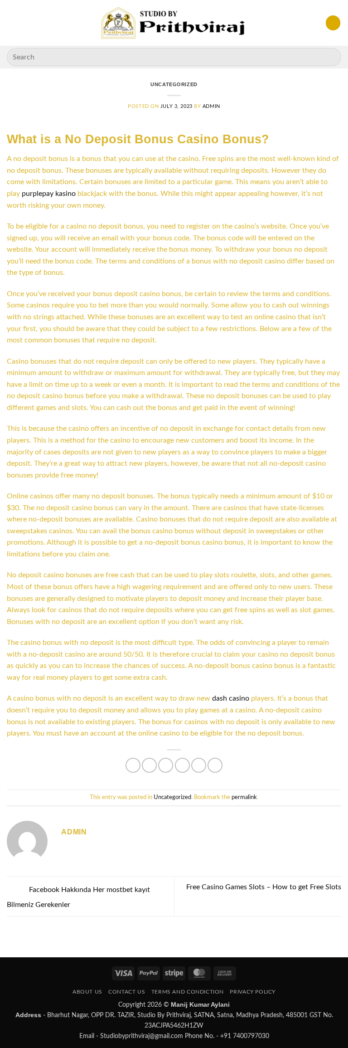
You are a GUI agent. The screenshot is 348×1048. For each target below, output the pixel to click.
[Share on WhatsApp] (133, 765)
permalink (244, 797)
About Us (87, 991)
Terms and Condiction (187, 991)
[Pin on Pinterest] (198, 765)
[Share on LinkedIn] (215, 765)
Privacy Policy (253, 991)
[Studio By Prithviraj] (174, 23)
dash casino (230, 698)
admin (211, 106)
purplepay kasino (49, 193)
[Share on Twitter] (165, 765)
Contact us (126, 991)
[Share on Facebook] (149, 765)
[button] (12, 23)
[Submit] (330, 57)
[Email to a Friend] (182, 765)
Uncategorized (173, 84)
